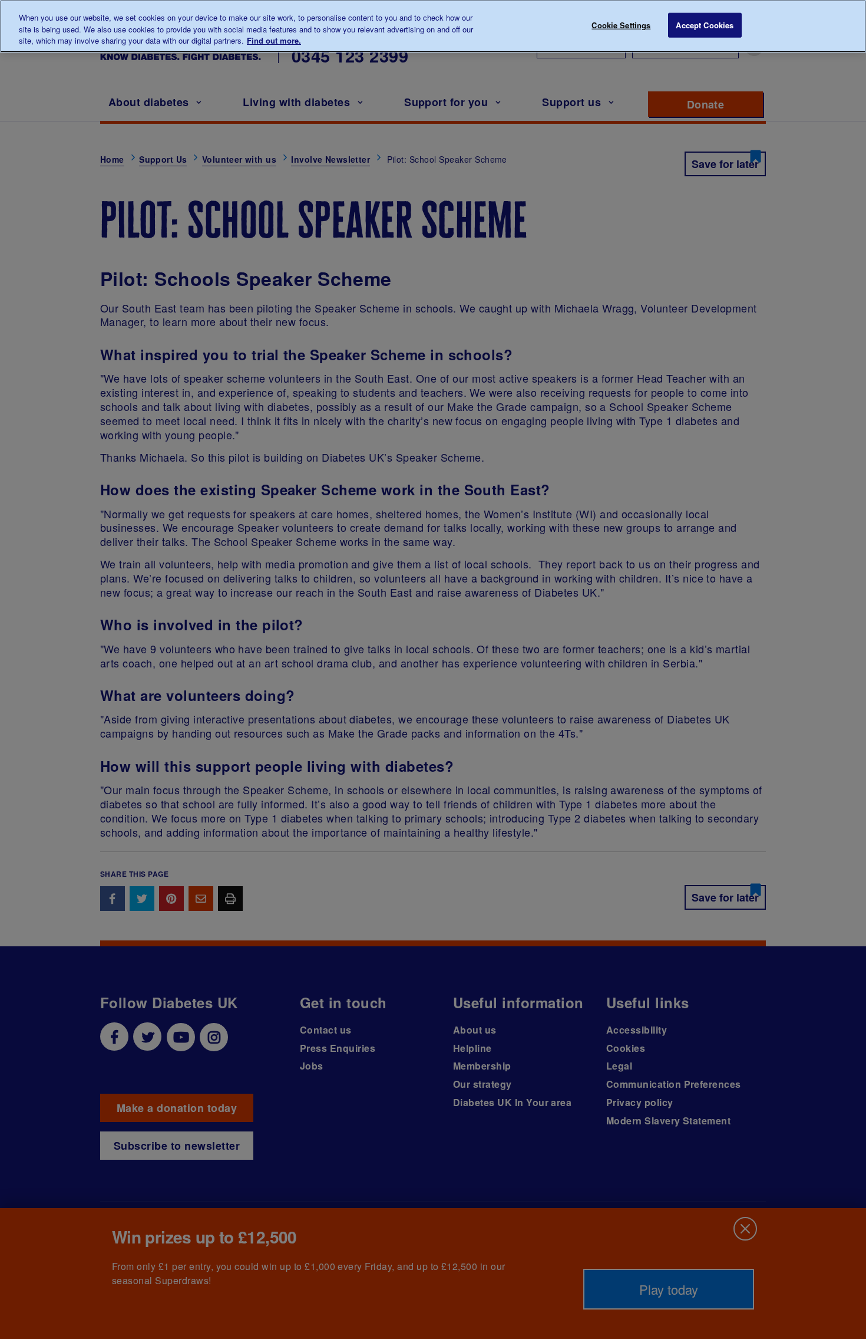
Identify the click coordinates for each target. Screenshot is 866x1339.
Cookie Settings (620, 25)
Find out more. (274, 40)
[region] (433, 26)
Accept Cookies (704, 25)
